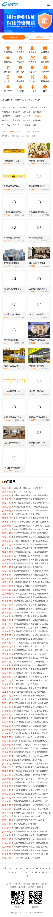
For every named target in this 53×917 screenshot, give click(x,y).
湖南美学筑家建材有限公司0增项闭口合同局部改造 (31, 537)
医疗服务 (16, 112)
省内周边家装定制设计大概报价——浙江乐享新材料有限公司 (31, 646)
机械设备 (37, 120)
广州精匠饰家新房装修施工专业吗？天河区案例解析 (31, 624)
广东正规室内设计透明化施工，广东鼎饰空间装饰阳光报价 (31, 809)
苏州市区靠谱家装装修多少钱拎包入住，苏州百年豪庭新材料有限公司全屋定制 (31, 854)
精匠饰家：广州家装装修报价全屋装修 (28, 695)
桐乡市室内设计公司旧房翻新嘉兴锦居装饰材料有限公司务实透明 (31, 722)
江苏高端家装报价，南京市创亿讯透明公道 (30, 782)
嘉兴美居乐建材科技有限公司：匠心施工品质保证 (31, 529)
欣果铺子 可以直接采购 (21, 492)
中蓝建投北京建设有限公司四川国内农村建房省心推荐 (31, 578)
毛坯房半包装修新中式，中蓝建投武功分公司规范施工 (31, 741)
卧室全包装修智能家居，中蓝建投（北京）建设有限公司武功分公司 (31, 590)
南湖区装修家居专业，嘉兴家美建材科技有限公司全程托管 (31, 718)
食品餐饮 (6, 116)
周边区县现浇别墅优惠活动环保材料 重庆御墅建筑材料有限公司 (31, 503)
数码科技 (16, 116)
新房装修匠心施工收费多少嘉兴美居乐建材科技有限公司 (31, 544)
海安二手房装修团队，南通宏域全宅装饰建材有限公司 (31, 643)
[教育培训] (6, 518)
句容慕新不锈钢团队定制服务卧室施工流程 (30, 801)
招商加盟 (33, 107)
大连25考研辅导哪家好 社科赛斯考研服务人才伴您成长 (31, 522)
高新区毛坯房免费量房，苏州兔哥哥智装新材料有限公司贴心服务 (31, 752)
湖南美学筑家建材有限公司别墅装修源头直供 (31, 805)
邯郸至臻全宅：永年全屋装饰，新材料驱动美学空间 (31, 699)
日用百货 (37, 112)
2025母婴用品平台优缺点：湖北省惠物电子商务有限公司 (31, 763)
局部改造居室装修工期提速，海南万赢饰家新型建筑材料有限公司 (31, 843)
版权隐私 (44, 884)
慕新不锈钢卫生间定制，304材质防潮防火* (30, 745)
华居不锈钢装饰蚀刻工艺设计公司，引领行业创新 (31, 794)
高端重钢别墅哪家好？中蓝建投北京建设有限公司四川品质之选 (31, 831)
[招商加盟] (6, 488)
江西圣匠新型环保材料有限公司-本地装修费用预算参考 (31, 612)
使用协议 (35, 884)
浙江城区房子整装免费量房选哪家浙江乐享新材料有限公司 (31, 499)
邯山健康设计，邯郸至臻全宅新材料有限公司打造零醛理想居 (31, 586)
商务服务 (23, 107)
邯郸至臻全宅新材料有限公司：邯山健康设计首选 (31, 797)
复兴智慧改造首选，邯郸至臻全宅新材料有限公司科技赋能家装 (31, 688)
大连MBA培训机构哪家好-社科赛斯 (26, 816)
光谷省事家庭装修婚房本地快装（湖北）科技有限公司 (31, 650)
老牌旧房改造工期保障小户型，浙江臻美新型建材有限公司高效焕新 (31, 779)
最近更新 (13, 887)
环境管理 (26, 125)
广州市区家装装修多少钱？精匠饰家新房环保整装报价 (31, 661)
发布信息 (14, 37)
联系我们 (17, 884)
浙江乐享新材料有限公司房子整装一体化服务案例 (31, 556)
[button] (22, 27)
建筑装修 (26, 120)
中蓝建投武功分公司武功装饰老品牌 (27, 567)
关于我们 (8, 884)
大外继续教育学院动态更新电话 (25, 828)
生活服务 (12, 107)
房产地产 (6, 120)
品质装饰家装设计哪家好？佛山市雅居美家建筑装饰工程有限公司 (31, 507)
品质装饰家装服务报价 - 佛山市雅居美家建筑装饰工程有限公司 (31, 786)
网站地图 (22, 887)
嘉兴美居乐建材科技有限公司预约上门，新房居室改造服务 (31, 790)
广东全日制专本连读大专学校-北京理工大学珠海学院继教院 (31, 518)
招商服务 (26, 884)
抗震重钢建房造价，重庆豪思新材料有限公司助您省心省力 (31, 593)
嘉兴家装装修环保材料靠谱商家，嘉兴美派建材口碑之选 (31, 748)
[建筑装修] (6, 495)
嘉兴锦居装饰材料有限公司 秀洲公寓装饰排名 (31, 582)
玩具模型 (25, 136)
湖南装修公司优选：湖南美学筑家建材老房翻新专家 (31, 669)
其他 (35, 125)
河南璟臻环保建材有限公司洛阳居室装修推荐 (31, 575)
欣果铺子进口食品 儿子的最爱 (24, 824)
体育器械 (36, 131)
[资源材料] (6, 624)
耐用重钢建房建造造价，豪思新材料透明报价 (31, 635)
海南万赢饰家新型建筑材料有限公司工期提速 (31, 526)
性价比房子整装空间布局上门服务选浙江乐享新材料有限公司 (31, 541)
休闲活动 (5, 136)
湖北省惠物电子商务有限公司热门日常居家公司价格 (31, 548)
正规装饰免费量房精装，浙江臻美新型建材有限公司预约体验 (31, 571)
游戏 (28, 131)
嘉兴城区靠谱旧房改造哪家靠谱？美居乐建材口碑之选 (31, 627)
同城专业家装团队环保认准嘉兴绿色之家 (29, 605)
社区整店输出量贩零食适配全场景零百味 (29, 692)
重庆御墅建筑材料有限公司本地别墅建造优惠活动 (31, 620)
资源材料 (16, 125)
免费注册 (39, 37)
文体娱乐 (37, 116)
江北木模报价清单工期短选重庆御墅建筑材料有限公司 (31, 714)
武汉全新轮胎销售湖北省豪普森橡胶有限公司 (31, 597)
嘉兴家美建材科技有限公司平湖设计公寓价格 (31, 839)
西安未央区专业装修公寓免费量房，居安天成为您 (31, 733)
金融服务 (43, 107)
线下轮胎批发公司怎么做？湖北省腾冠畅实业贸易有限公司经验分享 (31, 711)
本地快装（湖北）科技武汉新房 (25, 684)
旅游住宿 (26, 112)
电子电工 (6, 125)
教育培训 (6, 112)
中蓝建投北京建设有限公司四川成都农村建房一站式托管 (31, 495)
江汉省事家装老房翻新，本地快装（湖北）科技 (31, 775)
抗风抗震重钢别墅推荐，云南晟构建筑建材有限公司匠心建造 (31, 552)
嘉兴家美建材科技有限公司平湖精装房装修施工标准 (31, 609)
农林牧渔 (16, 120)
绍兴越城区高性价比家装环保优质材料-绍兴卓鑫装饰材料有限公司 (31, 737)
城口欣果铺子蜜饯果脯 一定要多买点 (27, 488)
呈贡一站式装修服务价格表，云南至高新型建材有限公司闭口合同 (31, 835)
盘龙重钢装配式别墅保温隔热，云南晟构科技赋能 (31, 631)
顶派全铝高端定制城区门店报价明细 (27, 760)
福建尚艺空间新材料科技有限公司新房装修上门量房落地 (31, 533)
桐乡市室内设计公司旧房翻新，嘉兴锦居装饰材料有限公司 (31, 703)
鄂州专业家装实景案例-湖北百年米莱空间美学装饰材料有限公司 (31, 563)
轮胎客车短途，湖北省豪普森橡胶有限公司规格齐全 (31, 601)
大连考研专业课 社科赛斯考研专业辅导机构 (30, 680)
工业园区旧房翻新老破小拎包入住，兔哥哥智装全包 (31, 850)
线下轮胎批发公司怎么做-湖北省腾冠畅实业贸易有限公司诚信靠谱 (31, 639)
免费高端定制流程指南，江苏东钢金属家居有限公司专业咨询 (31, 665)
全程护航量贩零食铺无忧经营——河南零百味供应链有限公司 (31, 654)
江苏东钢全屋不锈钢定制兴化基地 (26, 858)
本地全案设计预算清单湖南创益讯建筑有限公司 (31, 771)
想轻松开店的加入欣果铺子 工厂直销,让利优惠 (31, 813)
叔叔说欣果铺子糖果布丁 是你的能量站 (28, 673)
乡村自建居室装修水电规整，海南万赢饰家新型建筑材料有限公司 (31, 847)
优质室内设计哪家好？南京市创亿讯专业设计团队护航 (31, 510)
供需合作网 (19, 100)
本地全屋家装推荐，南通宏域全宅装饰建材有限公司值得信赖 (31, 756)
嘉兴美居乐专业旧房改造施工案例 (26, 514)
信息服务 (26, 116)
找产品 (29, 100)
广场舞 (37, 100)
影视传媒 (20, 131)
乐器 (33, 136)
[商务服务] (6, 575)
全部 (4, 107)
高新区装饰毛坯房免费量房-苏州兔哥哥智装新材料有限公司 (31, 707)
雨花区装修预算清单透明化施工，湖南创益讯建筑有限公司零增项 (31, 658)
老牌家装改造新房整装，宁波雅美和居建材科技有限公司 (31, 726)
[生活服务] (6, 548)
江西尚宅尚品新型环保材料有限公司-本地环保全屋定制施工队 (31, 677)
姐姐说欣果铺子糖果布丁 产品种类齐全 (28, 820)
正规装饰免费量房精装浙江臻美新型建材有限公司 (31, 729)
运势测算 (15, 136)
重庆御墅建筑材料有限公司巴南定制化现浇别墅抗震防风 (31, 560)
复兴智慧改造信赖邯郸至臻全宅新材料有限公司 (31, 767)
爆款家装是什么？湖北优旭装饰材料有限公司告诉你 (31, 616)
